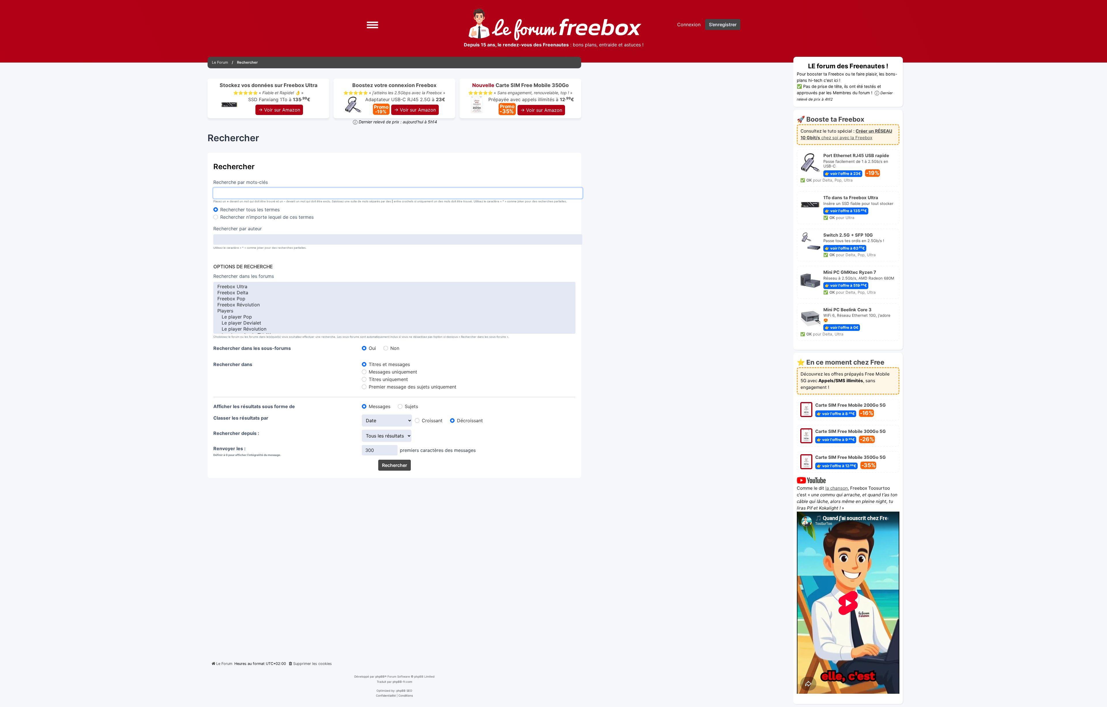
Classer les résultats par (240, 418)
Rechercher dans (232, 364)
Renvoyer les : (229, 448)
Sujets (411, 406)
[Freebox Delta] (394, 293)
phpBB (380, 676)
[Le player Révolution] (394, 329)
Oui (372, 348)
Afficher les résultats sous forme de (254, 406)
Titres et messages (389, 364)
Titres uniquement (388, 379)
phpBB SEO (404, 690)
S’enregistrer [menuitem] (723, 24)
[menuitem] (310, 664)
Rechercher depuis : (236, 433)
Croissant (432, 420)
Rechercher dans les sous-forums (252, 348)
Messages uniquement (393, 372)
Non (394, 348)
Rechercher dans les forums (243, 276)
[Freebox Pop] (394, 299)
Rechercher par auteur (237, 228)
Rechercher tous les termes (250, 209)
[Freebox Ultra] (394, 287)
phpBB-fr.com (402, 681)
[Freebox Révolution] (394, 305)
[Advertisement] (394, 567)
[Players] (394, 311)
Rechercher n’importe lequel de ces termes (267, 217)
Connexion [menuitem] (689, 24)
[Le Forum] (554, 24)
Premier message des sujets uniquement (412, 387)
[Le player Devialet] (394, 323)
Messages (379, 406)
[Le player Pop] (394, 317)
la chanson (836, 488)
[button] (372, 24)
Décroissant (470, 420)
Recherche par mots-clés (240, 182)
